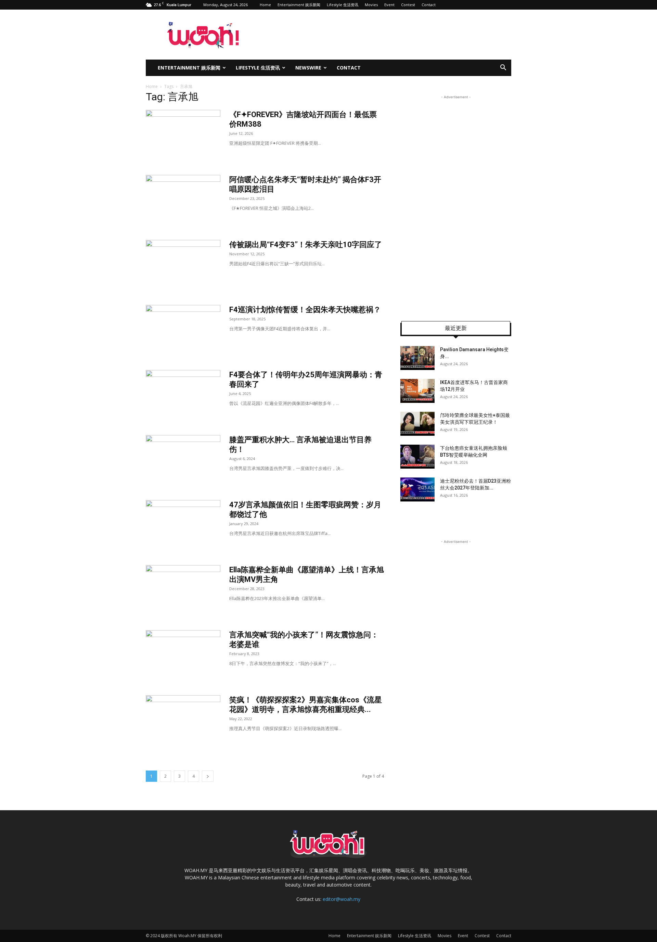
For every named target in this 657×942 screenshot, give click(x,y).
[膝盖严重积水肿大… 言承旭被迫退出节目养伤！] (183, 460)
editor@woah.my (341, 899)
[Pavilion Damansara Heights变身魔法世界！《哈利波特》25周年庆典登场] (417, 358)
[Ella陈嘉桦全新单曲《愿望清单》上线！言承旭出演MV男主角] (183, 590)
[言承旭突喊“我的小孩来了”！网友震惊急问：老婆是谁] (183, 656)
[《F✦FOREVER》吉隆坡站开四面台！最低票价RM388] (183, 135)
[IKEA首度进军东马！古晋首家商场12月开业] (417, 391)
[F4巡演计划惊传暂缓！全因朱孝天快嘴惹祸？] (183, 330)
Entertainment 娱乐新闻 (299, 4)
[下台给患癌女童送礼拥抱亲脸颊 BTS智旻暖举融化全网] (417, 457)
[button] (503, 68)
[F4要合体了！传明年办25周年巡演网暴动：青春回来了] (183, 395)
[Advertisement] (455, 203)
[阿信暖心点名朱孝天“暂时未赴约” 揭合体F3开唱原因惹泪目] (183, 200)
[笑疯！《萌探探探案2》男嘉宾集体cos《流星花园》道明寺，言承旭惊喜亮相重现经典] (183, 721)
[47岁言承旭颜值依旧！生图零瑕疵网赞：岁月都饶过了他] (183, 525)
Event (389, 4)
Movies (371, 4)
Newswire (308, 67)
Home (265, 4)
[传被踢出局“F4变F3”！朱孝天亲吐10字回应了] (183, 265)
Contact (429, 4)
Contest (408, 4)
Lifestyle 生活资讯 (342, 4)
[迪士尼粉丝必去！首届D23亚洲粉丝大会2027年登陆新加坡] (417, 489)
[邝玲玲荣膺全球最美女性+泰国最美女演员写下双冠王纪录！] (417, 424)
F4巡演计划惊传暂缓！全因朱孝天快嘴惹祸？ (305, 309)
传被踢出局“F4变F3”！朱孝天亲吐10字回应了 (305, 244)
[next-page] (208, 776)
